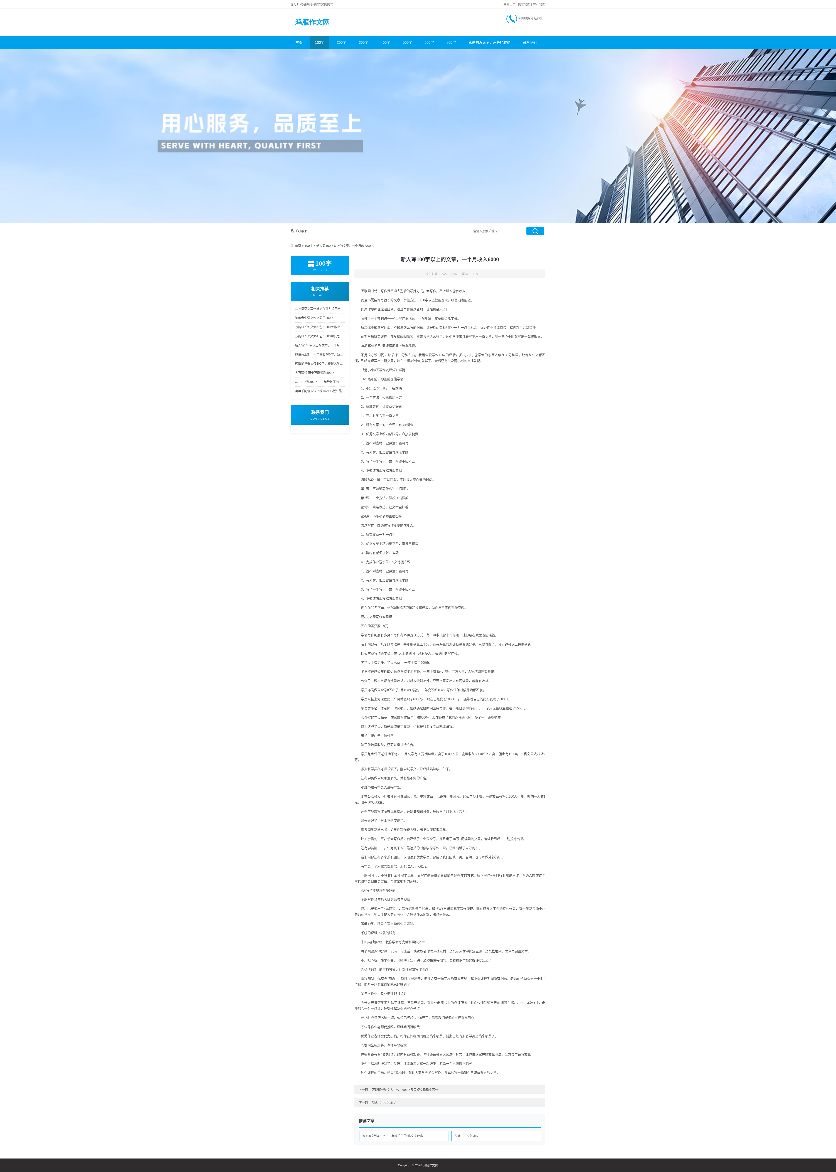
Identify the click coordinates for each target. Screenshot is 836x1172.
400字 (385, 42)
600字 (429, 42)
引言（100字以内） (385, 1103)
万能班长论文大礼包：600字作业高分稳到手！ (320, 327)
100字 (319, 42)
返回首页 (509, 4)
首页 (298, 42)
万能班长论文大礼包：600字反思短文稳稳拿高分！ (320, 336)
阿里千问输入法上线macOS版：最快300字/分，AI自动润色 (320, 391)
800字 (451, 42)
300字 (363, 42)
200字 (341, 42)
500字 (407, 42)
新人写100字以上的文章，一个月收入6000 (320, 345)
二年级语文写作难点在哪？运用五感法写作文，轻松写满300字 (320, 308)
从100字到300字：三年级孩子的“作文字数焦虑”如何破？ (320, 382)
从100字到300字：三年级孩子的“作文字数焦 (393, 1136)
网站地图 (524, 4)
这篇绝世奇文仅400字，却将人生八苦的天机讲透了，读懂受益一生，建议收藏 (320, 363)
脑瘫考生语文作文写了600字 (314, 318)
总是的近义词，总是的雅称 (489, 42)
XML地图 (539, 4)
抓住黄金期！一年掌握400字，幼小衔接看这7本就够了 (320, 354)
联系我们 (530, 42)
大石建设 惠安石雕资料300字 (315, 372)
